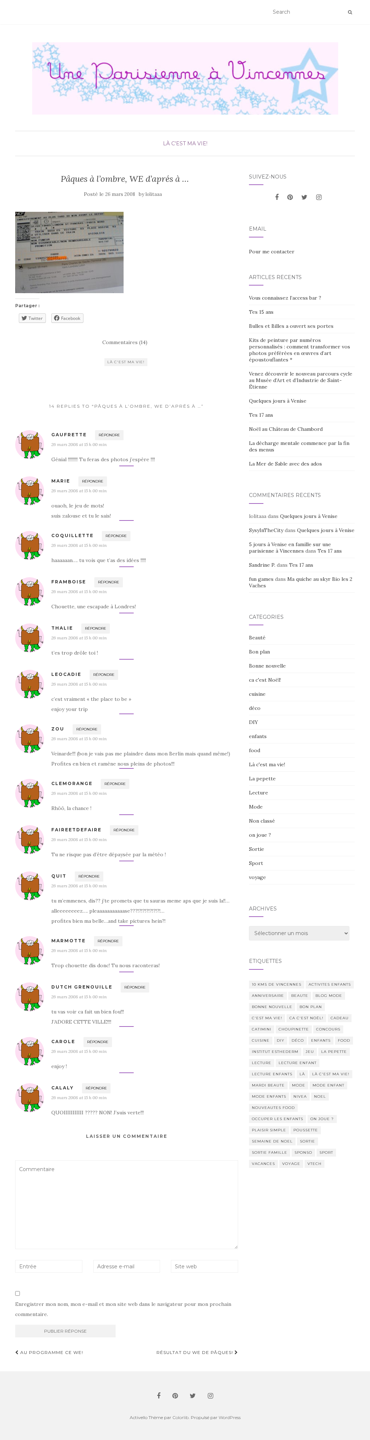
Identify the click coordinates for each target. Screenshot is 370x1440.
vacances (263, 1163)
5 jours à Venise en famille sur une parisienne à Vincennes (290, 547)
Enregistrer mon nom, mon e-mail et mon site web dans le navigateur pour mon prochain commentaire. (123, 1309)
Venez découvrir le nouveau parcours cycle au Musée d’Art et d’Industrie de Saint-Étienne (300, 380)
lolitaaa (154, 194)
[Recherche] (350, 12)
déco (255, 708)
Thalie (62, 628)
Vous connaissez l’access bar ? (285, 298)
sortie (307, 1141)
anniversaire (268, 995)
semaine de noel (272, 1141)
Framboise (68, 581)
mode (298, 1085)
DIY (253, 722)
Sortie (256, 849)
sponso (303, 1152)
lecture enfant (298, 1062)
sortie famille (269, 1152)
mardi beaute (268, 1085)
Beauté (257, 637)
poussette (305, 1130)
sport (326, 1152)
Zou (57, 729)
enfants (258, 736)
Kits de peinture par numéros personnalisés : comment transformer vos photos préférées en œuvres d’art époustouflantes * (299, 350)
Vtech (314, 1163)
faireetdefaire (76, 829)
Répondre (109, 435)
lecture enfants (272, 1074)
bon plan (311, 1006)
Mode (256, 806)
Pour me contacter (271, 251)
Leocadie (66, 674)
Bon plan (259, 651)
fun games (261, 579)
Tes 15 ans (261, 312)
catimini (261, 1029)
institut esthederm (275, 1051)
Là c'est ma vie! (185, 143)
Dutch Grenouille (81, 987)
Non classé (262, 821)
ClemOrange (71, 783)
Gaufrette (69, 434)
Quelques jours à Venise (277, 401)
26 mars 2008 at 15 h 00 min (79, 444)
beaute (299, 995)
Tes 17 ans (261, 415)
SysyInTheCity (266, 530)
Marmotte (68, 940)
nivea (300, 1096)
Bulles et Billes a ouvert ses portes (291, 326)
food (254, 750)
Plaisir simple (269, 1130)
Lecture (258, 792)
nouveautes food (273, 1107)
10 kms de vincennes (276, 984)
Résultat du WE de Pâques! (195, 1352)
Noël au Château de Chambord (286, 429)
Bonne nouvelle (267, 666)
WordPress (230, 1417)
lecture (261, 1062)
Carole (63, 1041)
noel (320, 1096)
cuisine (257, 694)
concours (328, 1029)
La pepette (262, 778)
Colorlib (180, 1417)
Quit (58, 876)
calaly (62, 1087)
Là (302, 1074)
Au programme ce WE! (51, 1352)
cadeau (340, 1018)
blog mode (328, 995)
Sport (256, 863)
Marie (60, 481)
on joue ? (260, 835)
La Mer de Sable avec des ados (285, 463)
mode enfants (269, 1096)
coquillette (72, 535)
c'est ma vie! (267, 1018)
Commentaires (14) (124, 342)
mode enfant (328, 1085)
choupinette (294, 1029)
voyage (257, 877)
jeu (310, 1051)
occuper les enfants (277, 1119)
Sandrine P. (262, 565)
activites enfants (330, 984)
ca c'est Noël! (265, 680)
